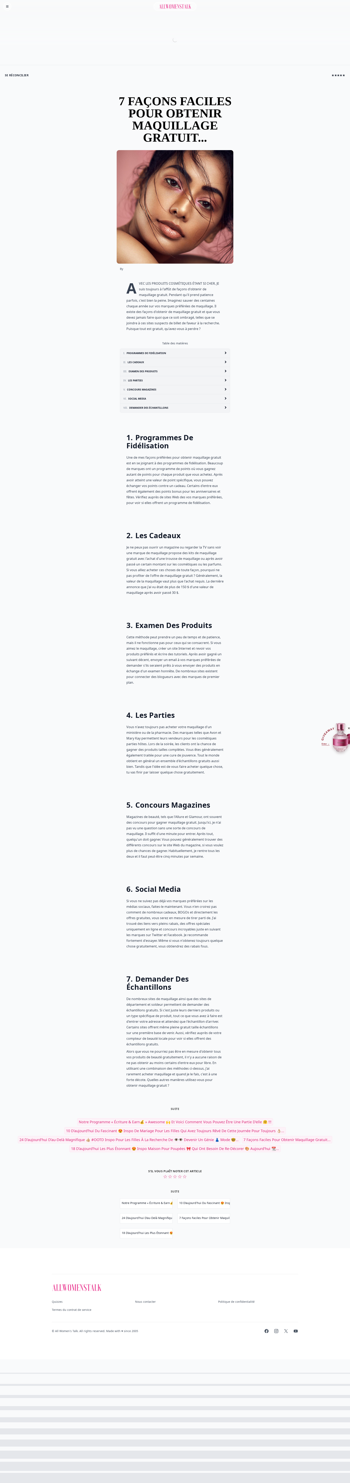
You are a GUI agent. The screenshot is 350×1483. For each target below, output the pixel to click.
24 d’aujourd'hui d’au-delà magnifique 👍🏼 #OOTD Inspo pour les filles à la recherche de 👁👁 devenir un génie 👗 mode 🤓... (129, 1139)
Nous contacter (145, 1302)
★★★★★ (338, 75)
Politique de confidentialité (236, 1302)
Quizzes (57, 1302)
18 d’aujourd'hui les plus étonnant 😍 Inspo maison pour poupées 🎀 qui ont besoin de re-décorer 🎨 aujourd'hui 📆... (175, 1148)
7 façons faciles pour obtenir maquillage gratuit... (287, 1139)
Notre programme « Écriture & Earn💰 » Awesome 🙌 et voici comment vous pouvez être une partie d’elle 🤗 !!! (175, 1121)
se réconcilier (17, 75)
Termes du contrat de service (71, 1310)
